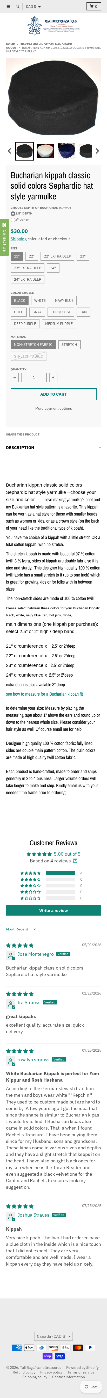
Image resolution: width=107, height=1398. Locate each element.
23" (83, 256)
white (40, 300)
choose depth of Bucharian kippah (41, 207)
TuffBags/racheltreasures (40, 1367)
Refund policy (24, 1372)
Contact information (68, 1377)
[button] (24, 151)
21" (17, 256)
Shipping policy (34, 1377)
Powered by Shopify (82, 1367)
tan (83, 312)
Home (10, 44)
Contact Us (5, 239)
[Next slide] (97, 151)
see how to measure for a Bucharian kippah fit (44, 694)
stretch (69, 344)
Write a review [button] (53, 910)
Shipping (18, 238)
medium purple (59, 323)
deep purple (25, 323)
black (19, 300)
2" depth (22, 219)
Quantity (18, 369)
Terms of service (81, 1372)
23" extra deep (27, 268)
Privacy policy (51, 1372)
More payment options (53, 408)
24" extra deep (27, 279)
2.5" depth (23, 213)
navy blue (64, 300)
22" (32, 256)
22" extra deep (57, 256)
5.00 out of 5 (67, 854)
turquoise (61, 312)
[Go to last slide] (10, 151)
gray (37, 312)
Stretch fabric (28, 356)
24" (53, 268)
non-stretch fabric (33, 344)
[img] (20, 945)
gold (18, 312)
